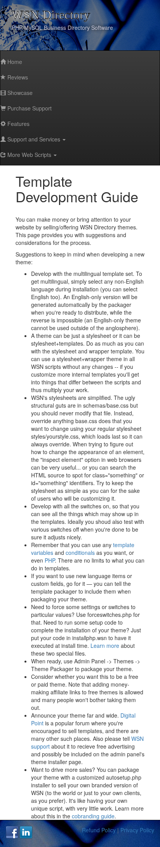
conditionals (80, 552)
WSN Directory (51, 15)
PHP (50, 560)
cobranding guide (93, 816)
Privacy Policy (137, 830)
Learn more (104, 645)
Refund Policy (99, 830)
